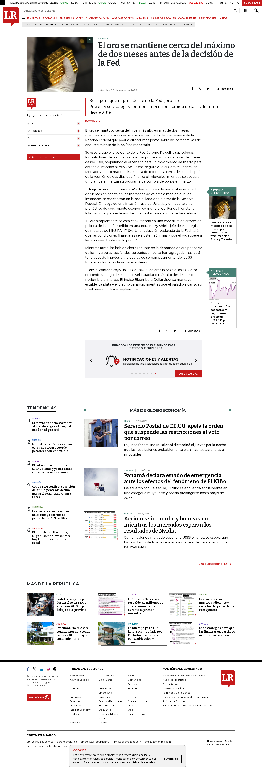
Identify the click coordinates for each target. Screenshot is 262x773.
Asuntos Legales (79, 679)
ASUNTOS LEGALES (163, 18)
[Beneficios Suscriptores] (245, 11)
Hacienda (37, 507)
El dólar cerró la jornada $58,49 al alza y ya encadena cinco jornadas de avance (52, 469)
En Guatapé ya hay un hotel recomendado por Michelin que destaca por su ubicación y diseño (145, 635)
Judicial (61, 624)
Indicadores (77, 705)
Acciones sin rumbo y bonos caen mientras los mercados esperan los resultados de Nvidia (168, 524)
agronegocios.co (67, 741)
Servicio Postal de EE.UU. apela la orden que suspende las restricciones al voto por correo (174, 432)
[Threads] (56, 669)
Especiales (105, 696)
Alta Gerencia (106, 675)
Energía (36, 440)
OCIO (79, 18)
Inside (131, 705)
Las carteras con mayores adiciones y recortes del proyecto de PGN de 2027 (50, 515)
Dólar (173, 25)
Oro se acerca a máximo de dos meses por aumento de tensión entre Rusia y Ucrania (221, 231)
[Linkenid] (43, 669)
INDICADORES (207, 18)
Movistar (153, 25)
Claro (141, 25)
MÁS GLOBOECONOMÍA (212, 564)
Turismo (133, 624)
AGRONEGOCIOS (123, 18)
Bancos (132, 595)
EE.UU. (59, 595)
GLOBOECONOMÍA (98, 18)
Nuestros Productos (174, 679)
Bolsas (36, 461)
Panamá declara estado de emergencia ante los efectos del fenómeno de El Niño (175, 478)
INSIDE (223, 18)
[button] (90, 361)
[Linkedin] (208, 89)
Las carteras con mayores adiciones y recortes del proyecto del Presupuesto (217, 604)
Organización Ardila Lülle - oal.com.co (219, 742)
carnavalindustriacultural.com (44, 745)
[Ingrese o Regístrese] (256, 10)
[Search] (235, 10)
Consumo (75, 688)
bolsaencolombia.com (158, 741)
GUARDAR (227, 89)
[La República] (11, 17)
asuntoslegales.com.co (40, 741)
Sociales (75, 722)
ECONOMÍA (50, 18)
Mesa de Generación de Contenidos (184, 675)
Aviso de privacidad (174, 688)
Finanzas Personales (110, 701)
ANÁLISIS (142, 18)
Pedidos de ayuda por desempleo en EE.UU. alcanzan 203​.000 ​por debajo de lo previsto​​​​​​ (71, 604)
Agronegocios (78, 675)
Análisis (132, 675)
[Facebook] (192, 89)
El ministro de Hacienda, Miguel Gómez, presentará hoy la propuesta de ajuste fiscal (51, 538)
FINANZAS (33, 18)
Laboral (37, 418)
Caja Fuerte (105, 679)
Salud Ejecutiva (136, 714)
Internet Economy (80, 709)
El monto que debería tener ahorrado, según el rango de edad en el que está (52, 426)
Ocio (130, 709)
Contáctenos (170, 684)
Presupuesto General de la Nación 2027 (80, 25)
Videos (103, 722)
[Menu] (24, 18)
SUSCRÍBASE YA (188, 373)
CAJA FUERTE (187, 18)
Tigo (164, 25)
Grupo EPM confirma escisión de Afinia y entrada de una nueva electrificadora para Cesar (53, 492)
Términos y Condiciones (176, 692)
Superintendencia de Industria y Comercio (187, 705)
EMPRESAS (67, 18)
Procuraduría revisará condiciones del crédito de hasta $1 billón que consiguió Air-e (73, 633)
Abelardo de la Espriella (120, 25)
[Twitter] (200, 89)
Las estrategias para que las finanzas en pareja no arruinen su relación (217, 631)
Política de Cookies (142, 762)
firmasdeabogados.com (127, 741)
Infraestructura (107, 705)
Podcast (74, 714)
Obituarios (105, 709)
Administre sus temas (43, 157)
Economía (134, 688)
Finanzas (75, 701)
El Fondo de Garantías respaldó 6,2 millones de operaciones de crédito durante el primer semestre (145, 606)
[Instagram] (49, 669)
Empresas (75, 696)
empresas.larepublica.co (95, 741)
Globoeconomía (137, 701)
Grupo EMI (186, 25)
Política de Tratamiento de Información (185, 696)
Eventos (132, 696)
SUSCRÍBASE (252, 2)
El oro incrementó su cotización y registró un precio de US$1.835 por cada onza (221, 313)
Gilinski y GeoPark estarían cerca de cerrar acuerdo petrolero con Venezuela (52, 448)
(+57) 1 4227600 (36, 685)
